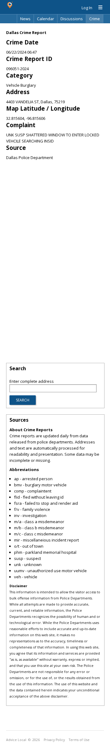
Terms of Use (79, 740)
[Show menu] (98, 7)
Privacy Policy (54, 740)
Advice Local (16, 740)
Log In (87, 7)
